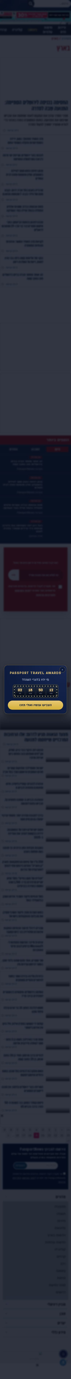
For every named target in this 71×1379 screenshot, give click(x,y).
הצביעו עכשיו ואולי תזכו (35, 705)
